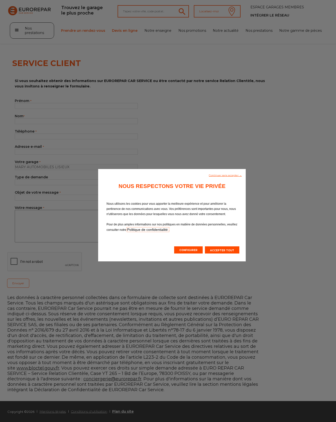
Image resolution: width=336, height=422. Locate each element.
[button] (225, 175)
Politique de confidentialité (148, 230)
